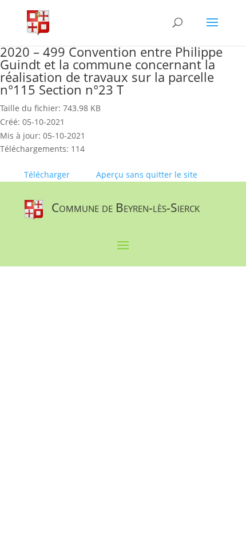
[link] (38, 22)
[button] (212, 30)
